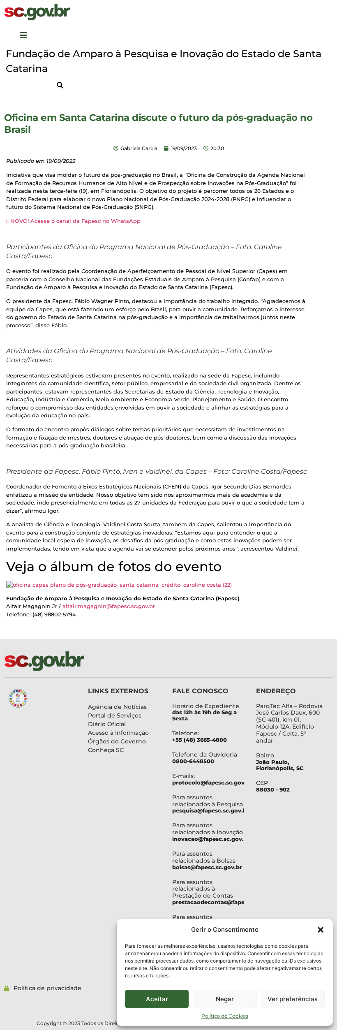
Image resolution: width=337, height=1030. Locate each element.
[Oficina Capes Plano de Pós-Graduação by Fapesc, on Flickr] (119, 584)
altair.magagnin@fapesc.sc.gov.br (108, 606)
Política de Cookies (224, 1016)
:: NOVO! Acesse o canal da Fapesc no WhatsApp (73, 221)
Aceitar (157, 999)
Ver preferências (293, 999)
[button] (320, 930)
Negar (225, 999)
